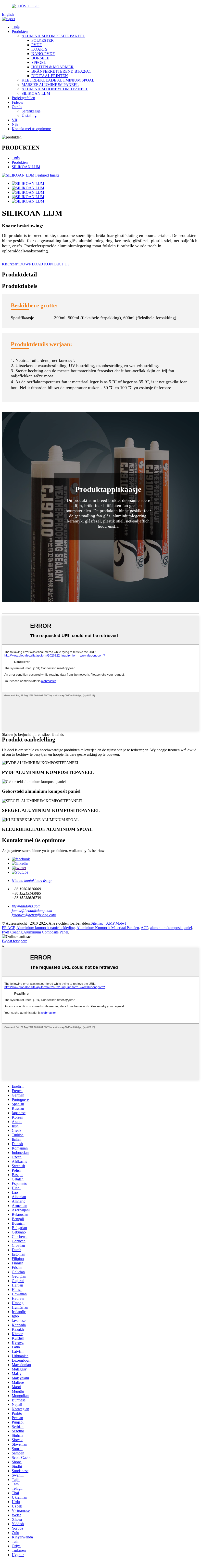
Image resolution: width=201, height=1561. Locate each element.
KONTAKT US (57, 264)
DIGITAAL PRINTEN (49, 76)
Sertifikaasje (31, 111)
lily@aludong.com (26, 906)
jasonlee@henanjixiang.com (34, 915)
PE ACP (8, 928)
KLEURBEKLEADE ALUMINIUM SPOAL (58, 80)
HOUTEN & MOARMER (52, 67)
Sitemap (97, 923)
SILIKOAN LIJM (36, 93)
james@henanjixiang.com (32, 910)
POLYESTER (42, 40)
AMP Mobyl (116, 923)
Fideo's (17, 102)
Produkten (20, 31)
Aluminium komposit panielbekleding (45, 928)
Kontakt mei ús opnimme (31, 129)
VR (14, 120)
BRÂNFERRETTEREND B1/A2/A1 (61, 71)
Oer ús (17, 107)
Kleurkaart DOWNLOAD (22, 264)
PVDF (36, 45)
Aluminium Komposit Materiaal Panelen (107, 928)
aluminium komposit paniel (171, 928)
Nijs (15, 124)
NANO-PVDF (43, 54)
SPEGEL (38, 62)
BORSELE (40, 58)
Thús (16, 27)
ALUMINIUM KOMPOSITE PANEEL (53, 36)
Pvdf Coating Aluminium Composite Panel (35, 932)
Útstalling (29, 115)
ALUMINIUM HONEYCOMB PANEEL (55, 89)
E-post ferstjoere (14, 941)
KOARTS (39, 49)
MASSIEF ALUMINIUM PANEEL (50, 84)
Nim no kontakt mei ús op (31, 880)
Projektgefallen (23, 98)
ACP (144, 928)
